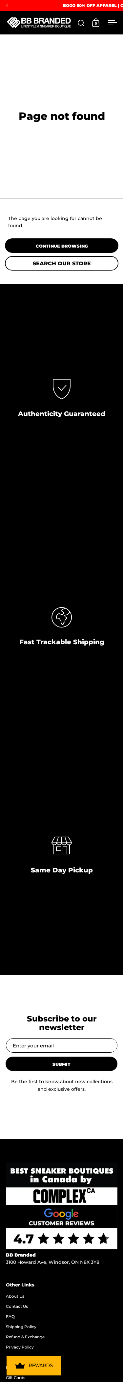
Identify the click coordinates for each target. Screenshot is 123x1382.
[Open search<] (81, 22)
